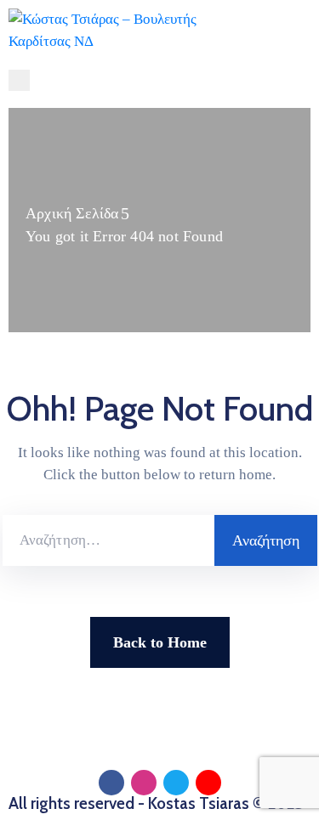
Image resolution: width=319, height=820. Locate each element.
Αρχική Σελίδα (72, 213)
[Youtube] (208, 782)
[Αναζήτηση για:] (108, 540)
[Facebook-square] (111, 782)
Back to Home (160, 642)
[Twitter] (176, 782)
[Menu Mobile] (19, 80)
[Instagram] (144, 782)
